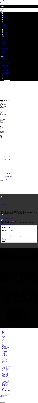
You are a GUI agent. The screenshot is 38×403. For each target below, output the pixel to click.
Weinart (2, 12)
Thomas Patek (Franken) (5, 75)
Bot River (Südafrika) (4, 39)
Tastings (2, 331)
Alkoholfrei (3, 333)
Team (2, 389)
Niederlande (6, 32)
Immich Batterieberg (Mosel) (5, 68)
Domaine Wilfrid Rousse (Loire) (5, 63)
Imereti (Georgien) (4, 43)
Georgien (4, 30)
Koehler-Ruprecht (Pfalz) (5, 69)
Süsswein (5, 26)
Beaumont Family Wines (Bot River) (6, 368)
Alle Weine (2, 332)
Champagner (5, 22)
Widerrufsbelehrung (3, 203)
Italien (3, 341)
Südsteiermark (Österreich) (5, 361)
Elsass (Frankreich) (4, 41)
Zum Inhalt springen (2, 0)
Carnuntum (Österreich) (4, 40)
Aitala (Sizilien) (4, 57)
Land (2, 338)
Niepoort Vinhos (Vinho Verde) (5, 72)
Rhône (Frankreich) (4, 49)
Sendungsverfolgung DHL (4, 200)
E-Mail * (1, 214)
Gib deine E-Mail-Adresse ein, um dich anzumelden (7, 230)
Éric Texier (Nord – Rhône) (5, 65)
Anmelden (1, 128)
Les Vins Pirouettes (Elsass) (5, 70)
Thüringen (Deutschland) (5, 362)
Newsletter (2, 6)
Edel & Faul (2, 388)
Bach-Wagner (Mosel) (4, 367)
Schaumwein (5, 20)
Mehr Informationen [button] (3, 217)
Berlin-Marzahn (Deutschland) (5, 38)
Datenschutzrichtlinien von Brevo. (21, 236)
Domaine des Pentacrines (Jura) (5, 62)
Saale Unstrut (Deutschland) (5, 50)
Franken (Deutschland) (4, 42)
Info (0, 124)
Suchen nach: (2, 80)
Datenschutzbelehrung (3, 204)
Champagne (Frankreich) (5, 349)
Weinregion (2, 36)
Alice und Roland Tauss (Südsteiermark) (6, 366)
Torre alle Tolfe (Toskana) (5, 385)
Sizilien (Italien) (4, 51)
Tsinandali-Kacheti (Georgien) (5, 53)
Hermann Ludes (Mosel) (4, 67)
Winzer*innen (2, 56)
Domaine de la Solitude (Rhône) (5, 370)
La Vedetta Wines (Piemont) (5, 378)
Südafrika (4, 35)
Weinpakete (2, 386)
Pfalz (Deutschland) (4, 47)
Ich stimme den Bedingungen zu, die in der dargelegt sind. (9, 215)
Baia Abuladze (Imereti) (4, 58)
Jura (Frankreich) (4, 44)
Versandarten (2, 199)
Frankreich (4, 29)
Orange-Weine (5, 24)
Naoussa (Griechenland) (5, 355)
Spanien (4, 34)
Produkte (1, 105)
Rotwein (3, 334)
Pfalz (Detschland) (4, 356)
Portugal (3, 343)
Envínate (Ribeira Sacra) (5, 64)
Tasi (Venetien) (4, 74)
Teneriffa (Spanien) (4, 52)
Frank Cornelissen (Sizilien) (5, 66)
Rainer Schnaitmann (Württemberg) (6, 73)
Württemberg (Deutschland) (5, 365)
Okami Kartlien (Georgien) (5, 48)
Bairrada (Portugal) (4, 37)
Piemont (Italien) (4, 357)
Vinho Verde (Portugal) (4, 55)
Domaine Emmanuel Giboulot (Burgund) (6, 371)
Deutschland (3, 339)
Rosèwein (3, 335)
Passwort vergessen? (2, 396)
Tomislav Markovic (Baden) (5, 76)
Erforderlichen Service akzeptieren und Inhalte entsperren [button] (7, 218)
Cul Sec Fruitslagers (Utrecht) (5, 60)
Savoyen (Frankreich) (4, 360)
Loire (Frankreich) (4, 45)
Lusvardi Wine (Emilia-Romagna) (5, 71)
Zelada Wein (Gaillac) (4, 77)
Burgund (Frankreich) (4, 348)
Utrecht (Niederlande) (4, 54)
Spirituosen (2, 78)
